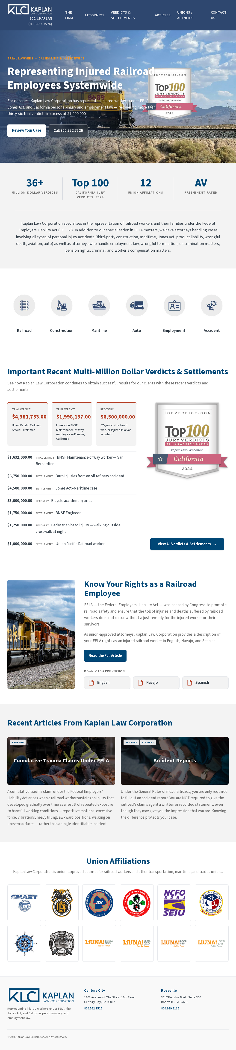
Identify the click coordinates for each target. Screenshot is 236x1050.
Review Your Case (26, 130)
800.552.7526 (93, 1008)
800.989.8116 (170, 1008)
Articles (163, 15)
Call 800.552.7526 (68, 130)
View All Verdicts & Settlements (187, 544)
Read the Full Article (105, 655)
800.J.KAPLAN (40, 21)
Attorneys (95, 15)
